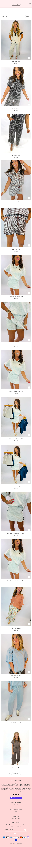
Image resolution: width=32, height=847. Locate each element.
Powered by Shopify (16, 843)
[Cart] (30, 4)
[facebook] (14, 794)
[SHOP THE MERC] (16, 3)
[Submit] (25, 830)
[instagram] (16, 794)
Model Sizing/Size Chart (16, 809)
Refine (28, 16)
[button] (9, 774)
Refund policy (16, 816)
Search (16, 804)
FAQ (16, 811)
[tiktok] (18, 794)
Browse (4, 16)
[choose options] (29, 58)
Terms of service (16, 818)
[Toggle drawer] (2, 3)
